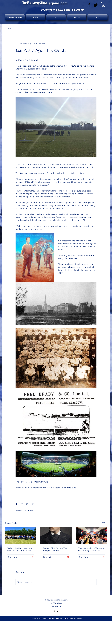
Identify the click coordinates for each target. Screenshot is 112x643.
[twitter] (96, 5)
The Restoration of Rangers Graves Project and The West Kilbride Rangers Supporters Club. (91, 549)
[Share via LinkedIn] (27, 504)
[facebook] (89, 5)
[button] (104, 4)
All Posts (8, 29)
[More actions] (95, 43)
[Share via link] (33, 504)
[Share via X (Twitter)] (22, 504)
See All (104, 522)
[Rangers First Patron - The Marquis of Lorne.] (56, 535)
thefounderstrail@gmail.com (56, 600)
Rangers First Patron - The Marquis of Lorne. (55, 549)
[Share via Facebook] (17, 504)
